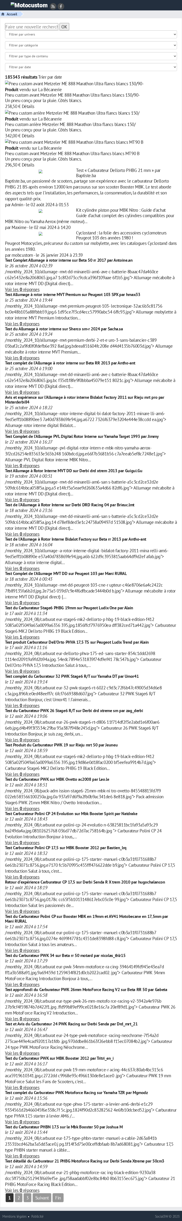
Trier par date (50, 77)
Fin (58, 1198)
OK (64, 27)
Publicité (37, 1216)
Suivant (42, 1198)
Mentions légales (14, 1216)
